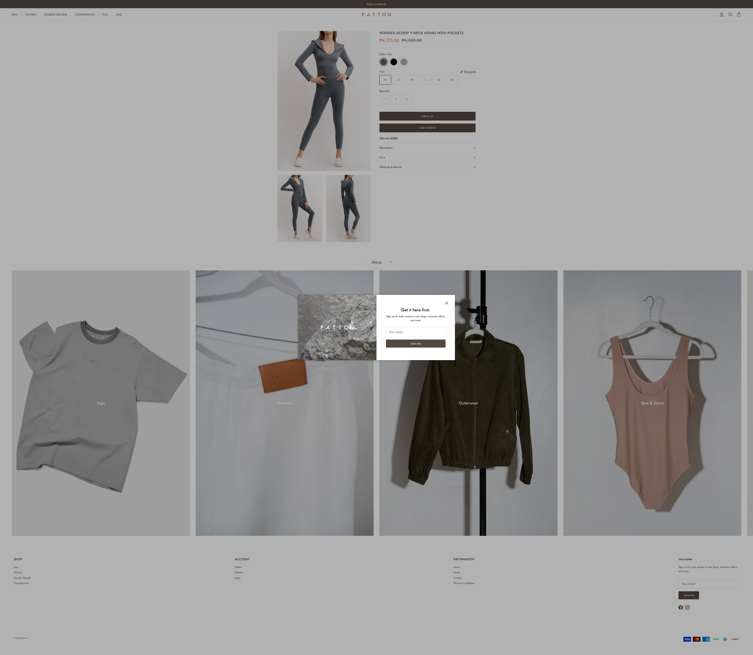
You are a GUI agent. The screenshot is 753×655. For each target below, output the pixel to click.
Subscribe (416, 343)
